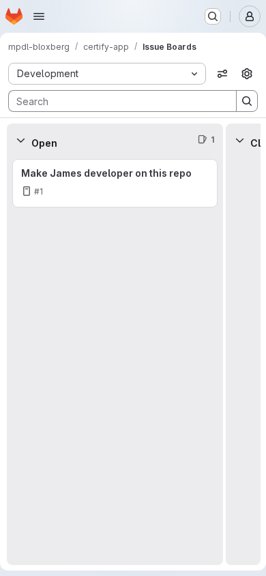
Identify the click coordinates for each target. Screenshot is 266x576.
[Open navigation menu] (39, 16)
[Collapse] (20, 140)
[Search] (247, 101)
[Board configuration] (247, 74)
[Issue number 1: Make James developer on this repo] (115, 183)
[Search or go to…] (213, 16)
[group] (115, 360)
